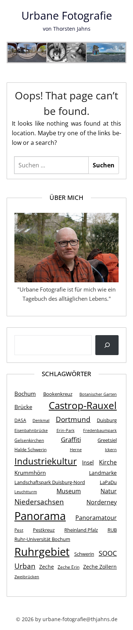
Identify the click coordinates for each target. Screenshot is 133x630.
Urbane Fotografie (66, 15)
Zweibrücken (26, 576)
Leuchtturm (25, 491)
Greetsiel (107, 440)
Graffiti (71, 439)
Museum (69, 491)
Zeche (46, 566)
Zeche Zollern (100, 566)
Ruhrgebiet (41, 551)
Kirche (108, 462)
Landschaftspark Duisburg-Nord (49, 482)
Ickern (111, 449)
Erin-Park (66, 430)
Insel (88, 462)
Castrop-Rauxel (83, 405)
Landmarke (103, 472)
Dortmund (73, 419)
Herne (76, 449)
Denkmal (41, 420)
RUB (112, 530)
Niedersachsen (39, 501)
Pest (18, 530)
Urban (24, 566)
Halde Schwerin (30, 449)
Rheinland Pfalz (81, 530)
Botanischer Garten (98, 394)
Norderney (101, 502)
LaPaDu (108, 482)
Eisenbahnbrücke (31, 430)
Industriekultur (45, 461)
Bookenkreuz (57, 394)
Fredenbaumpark (100, 430)
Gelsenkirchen (29, 440)
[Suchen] (107, 345)
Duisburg (107, 420)
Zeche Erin (68, 567)
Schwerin (84, 554)
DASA (20, 420)
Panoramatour (96, 518)
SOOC (108, 553)
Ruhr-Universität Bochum (42, 539)
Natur (108, 491)
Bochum (25, 393)
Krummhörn (30, 472)
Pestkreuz (44, 530)
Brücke (23, 407)
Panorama (40, 515)
